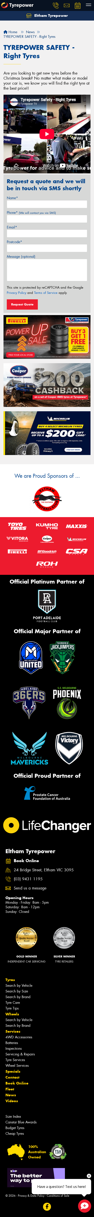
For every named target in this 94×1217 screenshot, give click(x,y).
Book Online (16, 1083)
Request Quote (22, 304)
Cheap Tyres (14, 1133)
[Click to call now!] (55, 5)
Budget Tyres (14, 1128)
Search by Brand (17, 997)
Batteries (11, 1043)
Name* (12, 198)
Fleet (9, 1089)
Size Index (13, 1116)
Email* (12, 227)
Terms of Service (45, 293)
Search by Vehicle (18, 985)
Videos (11, 1100)
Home (12, 32)
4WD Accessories (18, 1037)
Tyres (10, 979)
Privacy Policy (16, 293)
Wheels (12, 1014)
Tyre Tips (12, 1008)
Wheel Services (17, 1065)
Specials (12, 1071)
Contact (12, 1077)
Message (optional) (21, 256)
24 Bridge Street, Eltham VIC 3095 (44, 870)
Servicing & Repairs (20, 1054)
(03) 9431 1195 (28, 879)
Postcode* (14, 242)
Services (12, 1031)
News (10, 1095)
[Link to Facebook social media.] (47, 1207)
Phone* (31, 212)
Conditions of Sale (58, 1196)
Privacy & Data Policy (31, 1196)
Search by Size (16, 991)
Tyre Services (15, 1060)
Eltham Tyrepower (50, 15)
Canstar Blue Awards (21, 1122)
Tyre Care (12, 1002)
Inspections (13, 1048)
